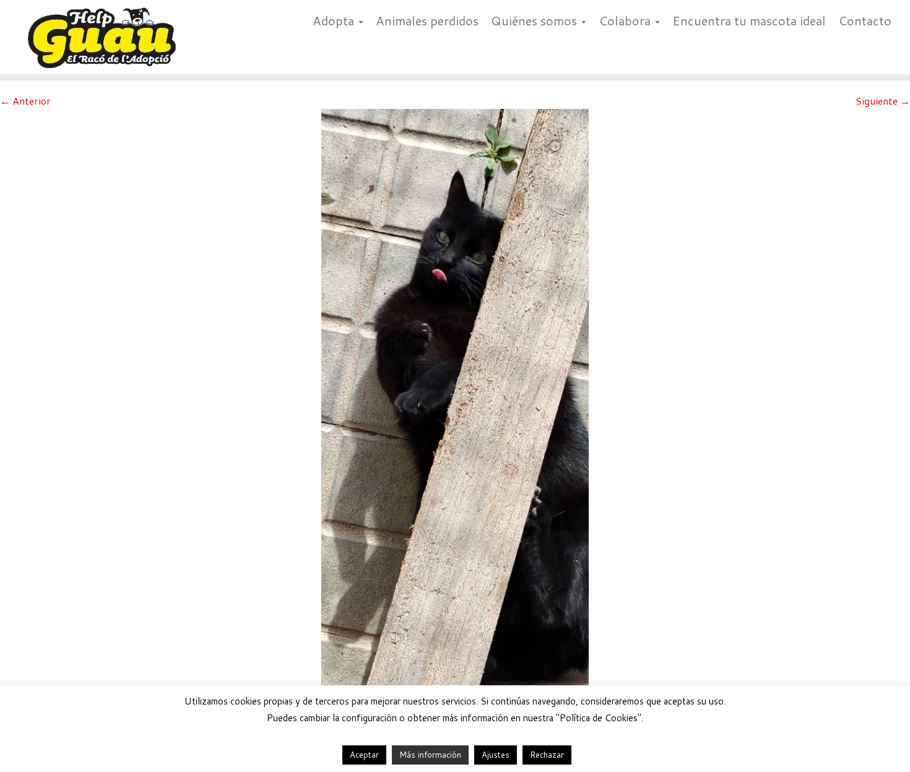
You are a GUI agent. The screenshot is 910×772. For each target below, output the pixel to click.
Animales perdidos (427, 20)
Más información (430, 754)
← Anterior (25, 100)
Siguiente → (883, 100)
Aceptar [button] (364, 754)
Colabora (626, 20)
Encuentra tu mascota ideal (749, 20)
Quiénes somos (535, 20)
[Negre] (455, 404)
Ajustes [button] (495, 754)
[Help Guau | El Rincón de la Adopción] (105, 37)
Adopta (335, 20)
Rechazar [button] (547, 754)
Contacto (864, 20)
